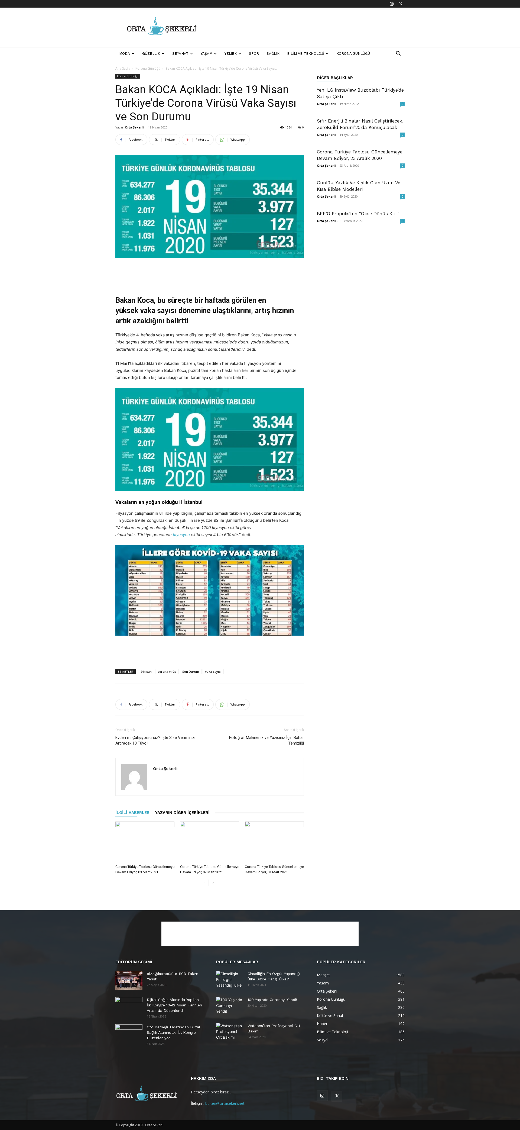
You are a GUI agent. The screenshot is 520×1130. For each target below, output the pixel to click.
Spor (254, 53)
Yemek (231, 53)
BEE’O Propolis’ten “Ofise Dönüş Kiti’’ (358, 213)
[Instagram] (392, 4)
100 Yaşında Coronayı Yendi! (272, 999)
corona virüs (167, 671)
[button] (398, 54)
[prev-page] (204, 883)
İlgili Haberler (132, 812)
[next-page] (213, 883)
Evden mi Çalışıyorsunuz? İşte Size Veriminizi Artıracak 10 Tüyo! (155, 740)
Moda (124, 53)
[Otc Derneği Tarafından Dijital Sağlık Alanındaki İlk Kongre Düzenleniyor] (128, 1033)
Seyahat (180, 53)
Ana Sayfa (122, 68)
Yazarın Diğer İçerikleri (182, 812)
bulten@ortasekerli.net (225, 1103)
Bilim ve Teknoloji (305, 53)
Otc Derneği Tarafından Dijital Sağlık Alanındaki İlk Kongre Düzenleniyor (173, 1032)
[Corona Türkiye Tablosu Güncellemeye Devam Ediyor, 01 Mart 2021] (274, 842)
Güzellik (151, 53)
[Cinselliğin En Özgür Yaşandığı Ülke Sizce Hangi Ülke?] (229, 980)
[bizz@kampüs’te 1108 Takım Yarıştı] (128, 980)
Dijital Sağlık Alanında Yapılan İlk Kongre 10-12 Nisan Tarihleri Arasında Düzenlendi (174, 1005)
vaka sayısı (213, 671)
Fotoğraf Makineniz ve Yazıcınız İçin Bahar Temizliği (266, 740)
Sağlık (273, 53)
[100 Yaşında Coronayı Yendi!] (229, 1006)
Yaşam (206, 53)
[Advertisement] (306, 27)
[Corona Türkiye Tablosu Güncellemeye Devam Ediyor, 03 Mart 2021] (144, 842)
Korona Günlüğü (353, 53)
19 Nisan (145, 671)
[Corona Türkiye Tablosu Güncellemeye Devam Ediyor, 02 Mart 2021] (209, 842)
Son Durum (190, 671)
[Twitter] (400, 4)
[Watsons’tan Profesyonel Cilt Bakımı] (229, 1032)
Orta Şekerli (134, 127)
